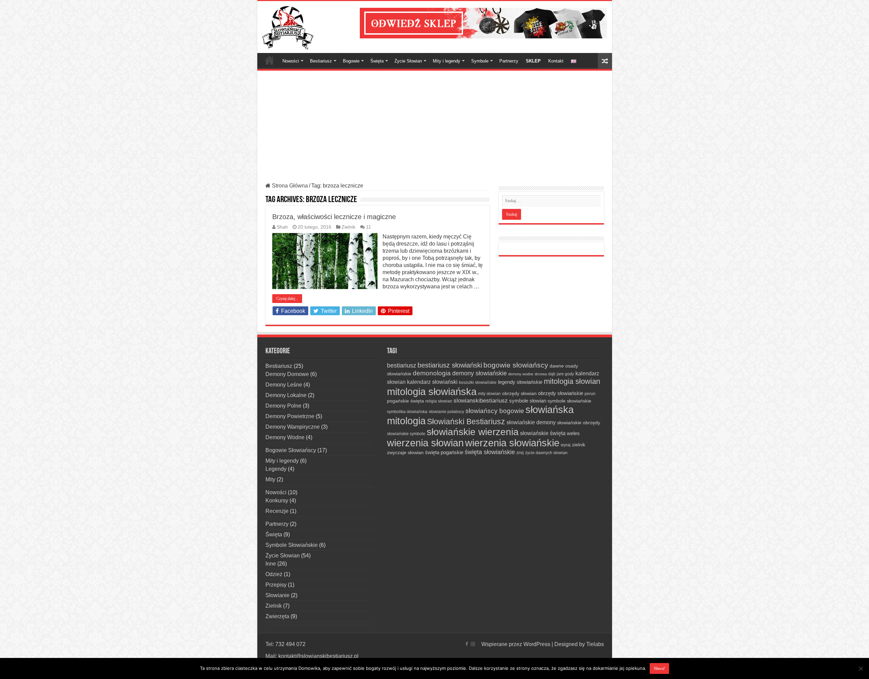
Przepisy (275, 585)
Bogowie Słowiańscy (290, 450)
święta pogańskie (444, 452)
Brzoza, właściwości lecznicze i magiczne (334, 216)
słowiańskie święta (543, 433)
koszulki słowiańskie (478, 382)
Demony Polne (283, 406)
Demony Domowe (287, 374)
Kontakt (555, 61)
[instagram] (473, 644)
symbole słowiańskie (569, 401)
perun (590, 393)
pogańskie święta (405, 401)
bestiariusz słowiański (450, 365)
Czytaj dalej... (287, 298)
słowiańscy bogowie (494, 410)
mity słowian (489, 393)
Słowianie (277, 595)
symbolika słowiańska (407, 411)
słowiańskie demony (531, 422)
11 (368, 227)
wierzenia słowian (425, 442)
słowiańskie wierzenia (473, 432)
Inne (270, 564)
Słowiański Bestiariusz (466, 421)
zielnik (578, 444)
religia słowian (438, 401)
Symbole (479, 61)
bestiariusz (401, 365)
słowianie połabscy (446, 411)
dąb (551, 374)
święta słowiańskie (490, 452)
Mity (270, 479)
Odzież (273, 574)
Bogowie (351, 61)
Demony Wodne (284, 437)
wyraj (566, 445)
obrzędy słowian (519, 393)
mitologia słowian (572, 381)
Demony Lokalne (286, 395)
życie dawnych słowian (546, 452)
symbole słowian (527, 401)
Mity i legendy (446, 61)
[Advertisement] (434, 126)
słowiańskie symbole (406, 433)
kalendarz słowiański (432, 382)
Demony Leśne (283, 385)
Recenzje (277, 511)
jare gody (565, 374)
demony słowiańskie (479, 373)
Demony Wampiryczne (292, 427)
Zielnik (348, 227)
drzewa (541, 374)
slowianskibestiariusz (481, 400)
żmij (520, 452)
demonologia (432, 373)
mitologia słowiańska (432, 391)
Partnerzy (508, 61)
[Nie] (860, 668)
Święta (377, 61)
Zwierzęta (277, 616)
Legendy (275, 469)
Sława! (659, 668)
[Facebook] (467, 644)
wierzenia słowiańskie (512, 442)
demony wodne (520, 374)
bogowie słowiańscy (515, 365)
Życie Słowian (408, 61)
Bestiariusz (321, 61)
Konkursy (276, 500)
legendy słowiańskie (520, 382)
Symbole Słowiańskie (291, 545)
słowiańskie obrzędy (578, 422)
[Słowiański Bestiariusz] (287, 26)
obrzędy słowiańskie (560, 393)
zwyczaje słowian (405, 452)
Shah (282, 227)
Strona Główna (269, 60)
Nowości (290, 61)
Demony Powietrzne (289, 416)
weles (573, 433)
